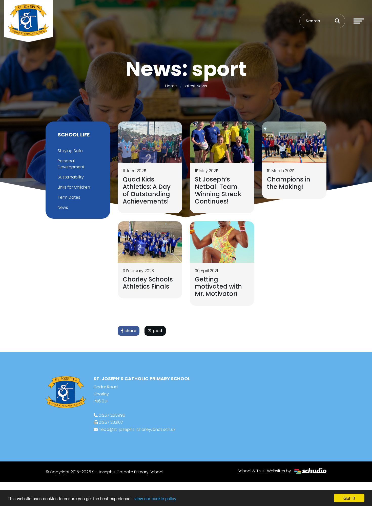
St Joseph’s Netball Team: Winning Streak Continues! (218, 190)
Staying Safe (70, 151)
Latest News (195, 86)
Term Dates (69, 197)
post (157, 331)
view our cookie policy (155, 498)
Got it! (349, 498)
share (129, 331)
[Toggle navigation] (358, 21)
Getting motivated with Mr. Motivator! (218, 286)
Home (171, 86)
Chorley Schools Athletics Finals (148, 283)
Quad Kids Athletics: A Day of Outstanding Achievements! (147, 190)
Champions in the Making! (288, 183)
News (63, 207)
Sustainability (71, 177)
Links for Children (74, 187)
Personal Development (71, 164)
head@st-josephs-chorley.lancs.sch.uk (137, 429)
